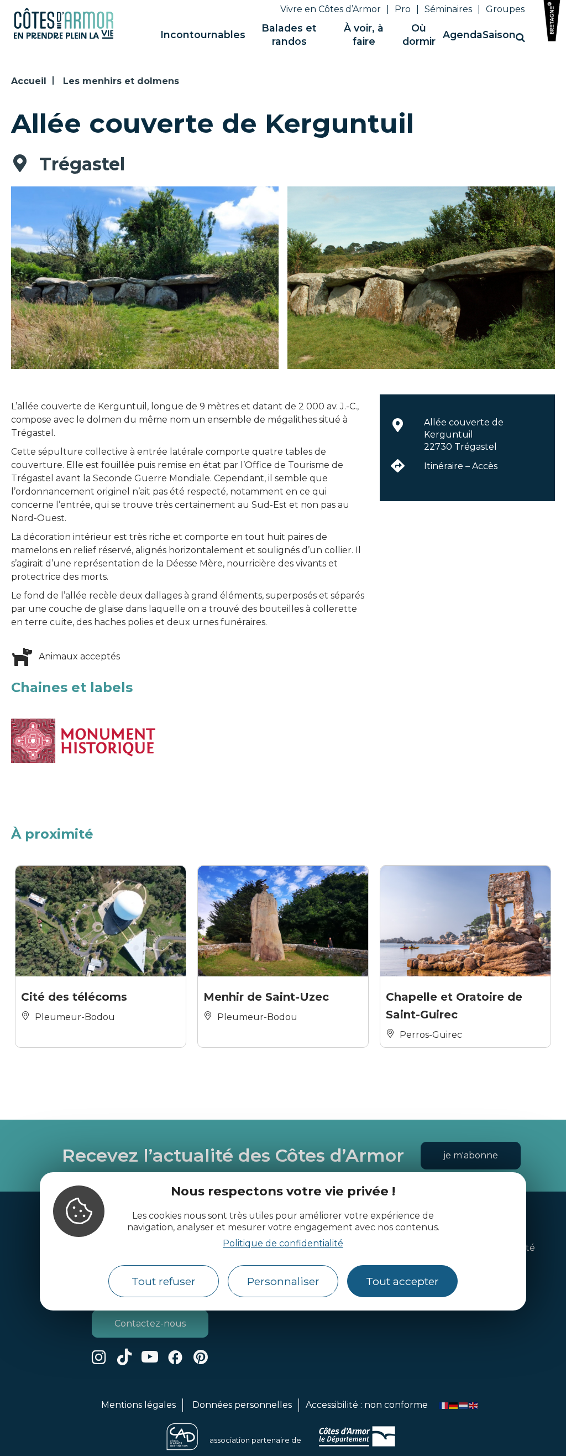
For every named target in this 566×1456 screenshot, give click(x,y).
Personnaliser (283, 1281)
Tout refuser (164, 1281)
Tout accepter (402, 1281)
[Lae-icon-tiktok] (124, 1357)
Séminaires (448, 9)
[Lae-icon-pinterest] (200, 1357)
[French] (444, 1405)
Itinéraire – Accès (460, 466)
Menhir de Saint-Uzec (266, 996)
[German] (454, 1405)
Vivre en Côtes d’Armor (330, 9)
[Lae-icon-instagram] (99, 1357)
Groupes (505, 9)
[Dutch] (464, 1405)
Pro (403, 9)
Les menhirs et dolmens (121, 81)
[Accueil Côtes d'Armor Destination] (64, 37)
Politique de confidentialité (283, 1243)
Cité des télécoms (74, 996)
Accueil (28, 81)
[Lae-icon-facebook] (175, 1357)
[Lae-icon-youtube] (150, 1357)
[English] (474, 1405)
